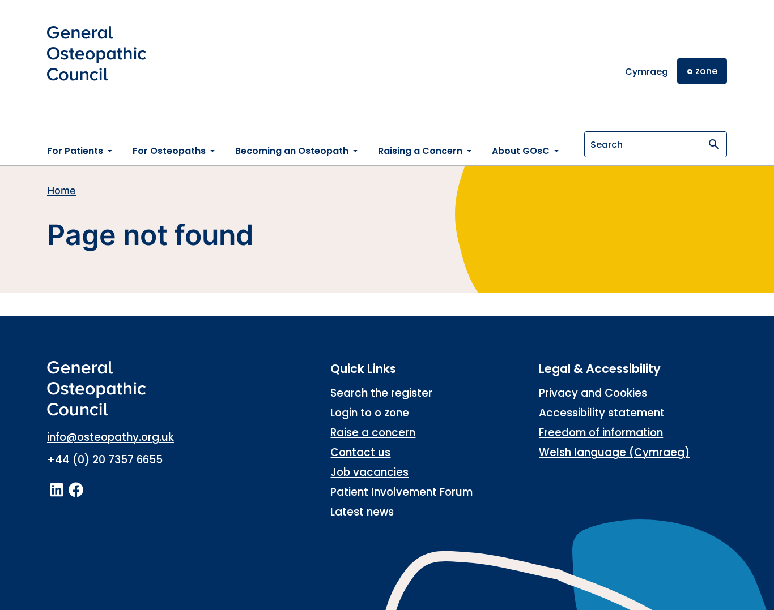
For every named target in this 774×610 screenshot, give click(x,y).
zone (702, 71)
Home (61, 190)
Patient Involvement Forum (401, 492)
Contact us (360, 452)
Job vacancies (369, 472)
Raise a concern (372, 432)
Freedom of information (601, 432)
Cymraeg (646, 71)
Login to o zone (369, 412)
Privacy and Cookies (593, 393)
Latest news (362, 511)
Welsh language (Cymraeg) (614, 452)
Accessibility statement (602, 412)
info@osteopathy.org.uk (110, 437)
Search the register (381, 393)
